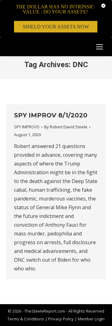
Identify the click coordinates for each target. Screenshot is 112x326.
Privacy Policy (61, 319)
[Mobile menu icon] (99, 47)
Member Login (91, 319)
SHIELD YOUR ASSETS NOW (56, 26)
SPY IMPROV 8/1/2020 (50, 115)
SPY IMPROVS (27, 127)
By (65, 127)
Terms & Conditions (25, 319)
